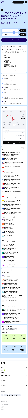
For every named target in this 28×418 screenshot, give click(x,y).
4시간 (18, 125)
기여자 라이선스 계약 (4, 406)
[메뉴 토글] (25, 2)
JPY (21, 34)
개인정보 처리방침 (4, 403)
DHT (21, 30)
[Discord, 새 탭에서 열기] (12, 397)
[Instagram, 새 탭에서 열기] (9, 397)
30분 (9, 125)
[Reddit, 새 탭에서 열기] (14, 397)
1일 (23, 125)
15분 (4, 125)
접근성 (2, 409)
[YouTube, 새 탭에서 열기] (7, 397)
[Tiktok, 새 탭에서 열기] (17, 397)
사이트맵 (2, 408)
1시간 (14, 125)
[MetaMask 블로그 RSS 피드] (19, 397)
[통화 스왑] (13, 32)
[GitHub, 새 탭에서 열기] (5, 397)
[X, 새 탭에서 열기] (2, 397)
